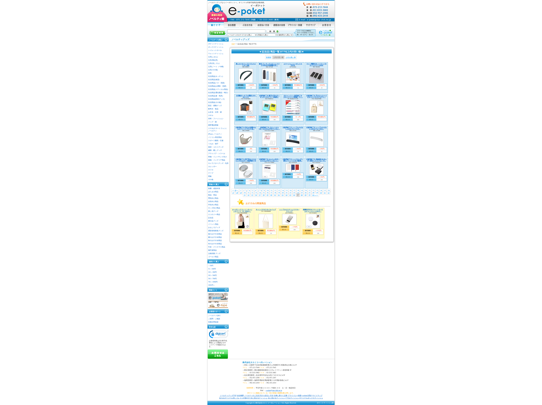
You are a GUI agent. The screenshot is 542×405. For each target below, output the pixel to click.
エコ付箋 (243, 398)
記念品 (210, 218)
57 (260, 195)
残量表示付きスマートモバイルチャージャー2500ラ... (313, 210)
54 (248, 195)
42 (290, 193)
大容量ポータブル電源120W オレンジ (246, 96)
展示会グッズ (213, 221)
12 (275, 191)
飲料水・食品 (213, 109)
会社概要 (240, 396)
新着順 (268, 57)
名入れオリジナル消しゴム (229, 398)
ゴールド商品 (213, 257)
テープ (210, 173)
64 (286, 195)
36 (267, 193)
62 (279, 195)
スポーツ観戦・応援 (215, 141)
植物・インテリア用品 (216, 160)
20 (306, 191)
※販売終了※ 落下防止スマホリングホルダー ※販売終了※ (245, 160)
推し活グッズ (213, 211)
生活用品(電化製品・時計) (218, 93)
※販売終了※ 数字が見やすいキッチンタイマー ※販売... (269, 96)
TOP (233, 44)
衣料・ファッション (215, 119)
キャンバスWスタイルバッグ (266, 209)
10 (268, 191)
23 (317, 191)
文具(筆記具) (213, 60)
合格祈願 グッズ (214, 253)
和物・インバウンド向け (217, 157)
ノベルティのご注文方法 (253, 396)
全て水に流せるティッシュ (257, 398)
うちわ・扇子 (213, 144)
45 (302, 193)
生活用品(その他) (214, 102)
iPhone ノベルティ (215, 134)
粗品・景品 (212, 195)
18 (298, 191)
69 (305, 195)
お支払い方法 (268, 396)
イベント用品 (213, 224)
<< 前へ (235, 191)
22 (313, 191)
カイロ (210, 170)
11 (271, 191)
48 (313, 193)
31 (248, 193)
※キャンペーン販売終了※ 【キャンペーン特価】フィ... (293, 96)
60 (271, 195)
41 (287, 193)
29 (241, 193)
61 (275, 195)
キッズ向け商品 (214, 208)
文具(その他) (213, 70)
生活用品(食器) (213, 80)
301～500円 (212, 275)
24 (321, 191)
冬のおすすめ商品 (215, 244)
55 (252, 195)
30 (245, 193)
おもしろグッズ (214, 227)
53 (244, 195)
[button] (219, 335)
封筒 (210, 73)
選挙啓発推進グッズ (215, 231)
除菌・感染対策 (214, 188)
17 (294, 191)
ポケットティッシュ (215, 44)
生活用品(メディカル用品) (218, 89)
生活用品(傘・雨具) (215, 96)
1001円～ (211, 285)
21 (310, 191)
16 (290, 191)
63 (283, 195)
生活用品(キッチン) (215, 76)
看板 (210, 176)
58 (264, 195)
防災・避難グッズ (215, 106)
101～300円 (212, 272)
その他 (210, 180)
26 (329, 191)
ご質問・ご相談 (214, 319)
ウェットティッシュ (215, 54)
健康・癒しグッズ (215, 150)
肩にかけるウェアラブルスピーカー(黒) (246, 64)
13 (279, 191)
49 (317, 193)
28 (237, 193)
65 (290, 195)
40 (283, 193)
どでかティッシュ (292, 398)
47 (309, 193)
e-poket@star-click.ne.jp (274, 390)
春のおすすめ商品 (215, 234)
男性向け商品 (213, 198)
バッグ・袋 (212, 122)
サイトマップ (317, 396)
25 (325, 191)
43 (294, 193)
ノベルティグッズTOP (228, 396)
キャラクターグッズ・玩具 (218, 163)
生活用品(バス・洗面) (216, 83)
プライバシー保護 (294, 396)
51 (325, 193)
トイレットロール (215, 50)
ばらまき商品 (213, 192)
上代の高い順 (291, 57)
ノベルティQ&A (214, 316)
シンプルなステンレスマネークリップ (289, 210)
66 (294, 195)
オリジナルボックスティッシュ (311, 398)
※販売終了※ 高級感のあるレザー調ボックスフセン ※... (316, 160)
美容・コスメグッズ (215, 147)
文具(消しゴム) (213, 63)
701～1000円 (213, 282)
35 (264, 193)
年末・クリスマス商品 (216, 247)
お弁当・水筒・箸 (215, 112)
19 (302, 191)
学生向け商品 (213, 205)
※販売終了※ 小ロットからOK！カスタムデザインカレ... (269, 128)
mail (313, 20)
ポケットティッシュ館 (325, 403)
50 (321, 193)
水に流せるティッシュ (276, 398)
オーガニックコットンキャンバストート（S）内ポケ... (242, 210)
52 (328, 193)
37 (271, 193)
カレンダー (212, 167)
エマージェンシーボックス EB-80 (293, 64)
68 (302, 195)
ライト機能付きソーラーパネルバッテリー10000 (316, 64)
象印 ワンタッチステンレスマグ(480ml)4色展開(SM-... (269, 64)
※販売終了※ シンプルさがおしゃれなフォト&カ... (293, 128)
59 (267, 195)
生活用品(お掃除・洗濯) (217, 86)
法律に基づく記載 (280, 396)
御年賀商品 (212, 250)
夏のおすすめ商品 (215, 237)
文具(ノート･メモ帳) (216, 67)
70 (309, 195)
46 (306, 193)
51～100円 (212, 269)
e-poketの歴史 (307, 396)
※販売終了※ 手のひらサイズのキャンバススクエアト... (316, 96)
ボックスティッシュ (215, 47)
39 (279, 193)
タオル (210, 115)
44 (298, 193)
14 (283, 191)
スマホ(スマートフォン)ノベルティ (217, 129)
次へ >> (315, 195)
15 (287, 191)
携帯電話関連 (213, 125)
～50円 (210, 266)
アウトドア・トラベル (216, 154)
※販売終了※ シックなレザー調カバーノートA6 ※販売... (293, 160)
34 (260, 193)
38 (275, 193)
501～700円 (212, 279)
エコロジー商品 (214, 214)
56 (256, 195)
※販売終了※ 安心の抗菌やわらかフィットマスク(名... (245, 128)
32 (252, 193)
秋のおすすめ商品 (215, 240)
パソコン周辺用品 (215, 137)
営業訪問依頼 (213, 322)
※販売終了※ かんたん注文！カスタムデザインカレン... (269, 160)
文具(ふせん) (213, 57)
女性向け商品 (213, 201)
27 (233, 193)
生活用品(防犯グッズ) (216, 99)
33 (256, 193)
